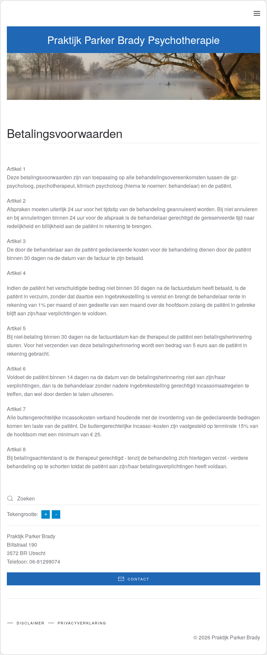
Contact (138, 578)
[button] (257, 13)
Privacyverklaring (82, 622)
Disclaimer (31, 622)
